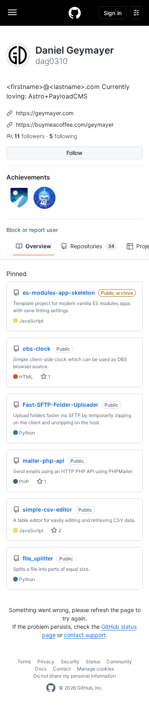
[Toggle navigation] (12, 12)
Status (93, 662)
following (63, 136)
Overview (38, 246)
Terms (24, 662)
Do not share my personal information (74, 676)
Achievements (28, 177)
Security (70, 662)
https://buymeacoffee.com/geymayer (65, 124)
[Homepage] (74, 12)
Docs (40, 669)
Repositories (92, 246)
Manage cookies (95, 669)
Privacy (45, 662)
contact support (85, 635)
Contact (62, 669)
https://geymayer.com (45, 113)
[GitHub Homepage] (51, 688)
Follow (74, 152)
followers (30, 136)
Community (119, 662)
